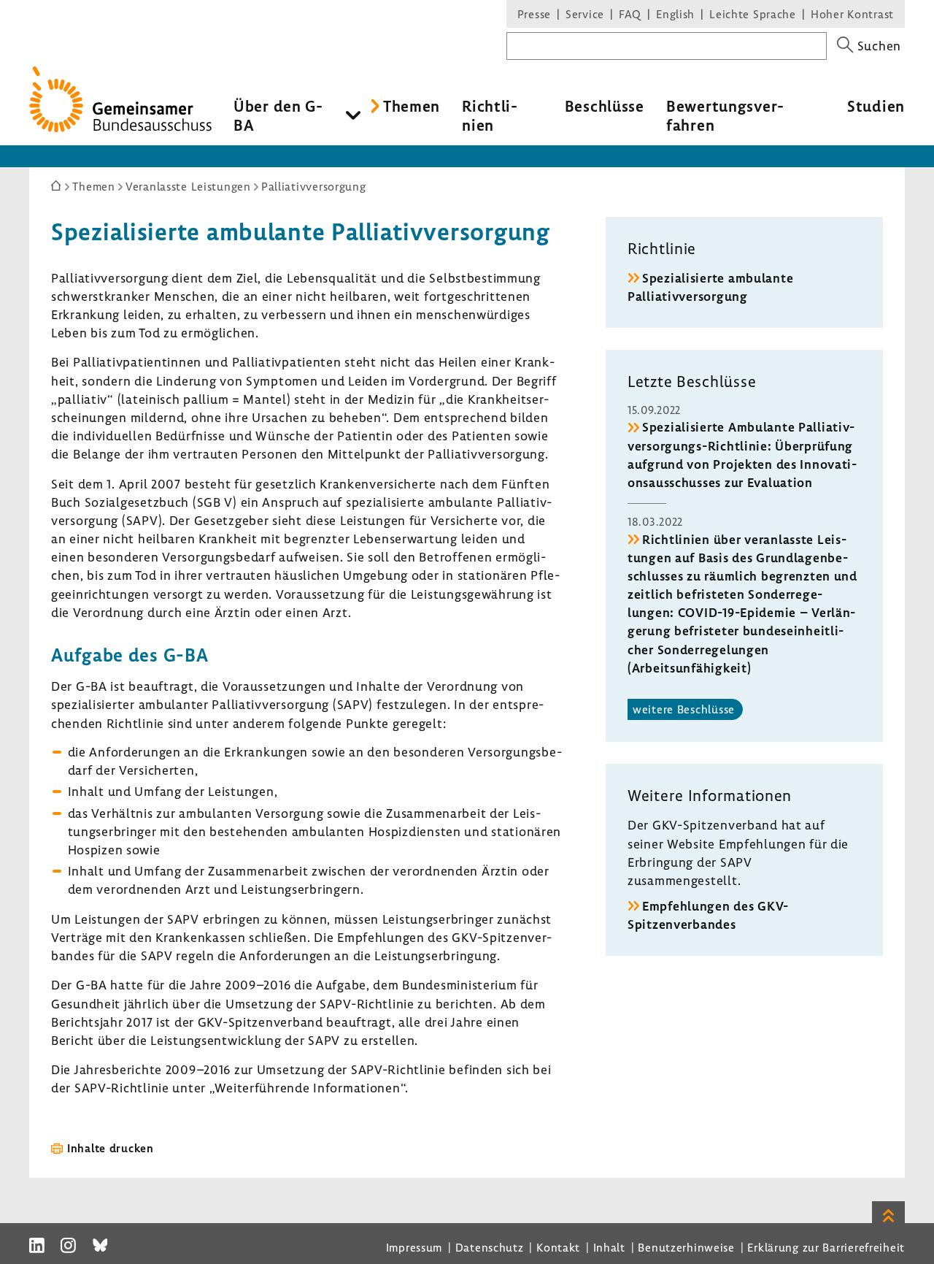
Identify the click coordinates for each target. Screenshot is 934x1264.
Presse (534, 14)
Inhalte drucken (110, 1148)
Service (585, 14)
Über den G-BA (278, 115)
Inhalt (609, 1247)
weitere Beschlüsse (684, 709)
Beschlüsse (604, 105)
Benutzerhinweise (686, 1247)
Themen (411, 105)
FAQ (630, 14)
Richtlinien (489, 115)
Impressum (414, 1247)
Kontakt (558, 1247)
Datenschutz (489, 1247)
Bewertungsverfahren (725, 115)
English (675, 14)
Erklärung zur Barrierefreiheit (826, 1247)
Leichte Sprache (752, 14)
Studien (876, 105)
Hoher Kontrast (852, 14)
